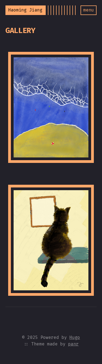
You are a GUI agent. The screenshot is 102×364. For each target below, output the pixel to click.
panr (73, 344)
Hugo (74, 337)
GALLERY (20, 30)
